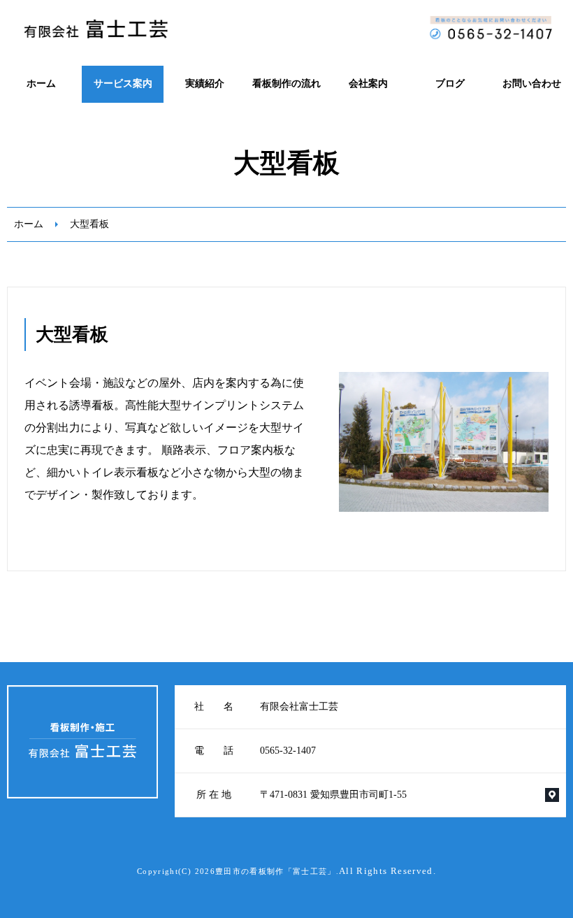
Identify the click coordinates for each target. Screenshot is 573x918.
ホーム (41, 83)
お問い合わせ (531, 83)
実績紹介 (204, 83)
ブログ (450, 83)
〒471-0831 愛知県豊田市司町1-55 (333, 794)
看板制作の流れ (286, 83)
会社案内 (368, 83)
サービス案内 (123, 83)
